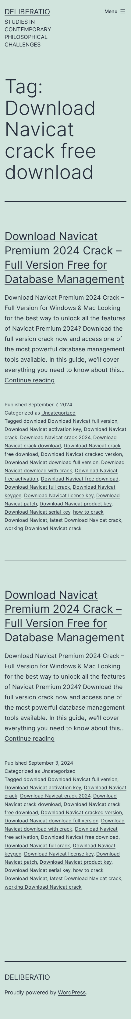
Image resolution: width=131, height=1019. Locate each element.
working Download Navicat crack (43, 528)
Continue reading (30, 380)
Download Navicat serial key (37, 512)
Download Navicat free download (80, 479)
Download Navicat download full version (51, 462)
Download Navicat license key (59, 495)
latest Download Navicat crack (85, 520)
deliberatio (27, 11)
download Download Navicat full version (70, 421)
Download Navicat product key (76, 504)
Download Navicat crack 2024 (55, 437)
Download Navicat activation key (43, 429)
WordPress (72, 992)
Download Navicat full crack (37, 487)
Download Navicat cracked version (81, 454)
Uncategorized (58, 413)
